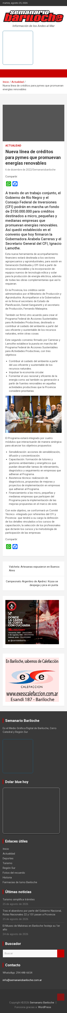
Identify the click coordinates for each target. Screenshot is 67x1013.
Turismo (7, 863)
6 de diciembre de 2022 (18, 169)
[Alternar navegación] (7, 73)
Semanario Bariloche (42, 1002)
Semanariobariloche (44, 169)
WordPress (44, 1007)
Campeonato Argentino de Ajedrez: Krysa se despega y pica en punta (32, 583)
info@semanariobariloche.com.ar (22, 980)
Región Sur (9, 868)
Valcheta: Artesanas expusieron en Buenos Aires (34, 568)
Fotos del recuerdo (14, 872)
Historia (7, 877)
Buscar (60, 953)
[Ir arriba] (60, 997)
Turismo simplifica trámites (19, 899)
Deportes (8, 858)
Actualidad (13, 145)
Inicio (6, 848)
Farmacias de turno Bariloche (20, 882)
